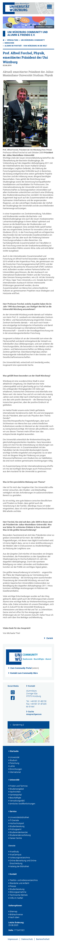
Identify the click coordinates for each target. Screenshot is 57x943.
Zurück (49, 638)
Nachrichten (15, 792)
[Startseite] (3, 40)
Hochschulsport (17, 823)
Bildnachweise (16, 914)
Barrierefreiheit (42, 939)
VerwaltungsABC (17, 801)
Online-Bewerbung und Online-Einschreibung (23, 862)
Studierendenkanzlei (19, 832)
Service (13, 811)
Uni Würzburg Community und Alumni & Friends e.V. (27, 33)
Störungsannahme (18, 892)
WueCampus (15, 854)
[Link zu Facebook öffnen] (11, 698)
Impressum (13, 939)
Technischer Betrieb (19, 895)
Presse (13, 886)
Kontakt (31, 686)
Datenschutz (27, 939)
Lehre (12, 766)
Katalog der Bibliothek (19, 866)
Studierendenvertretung (20, 835)
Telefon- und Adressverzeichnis (24, 880)
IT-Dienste (14, 820)
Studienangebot (17, 789)
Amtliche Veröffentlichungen (22, 803)
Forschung (14, 763)
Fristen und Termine (19, 786)
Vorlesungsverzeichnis (20, 857)
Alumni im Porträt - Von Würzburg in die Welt (26, 46)
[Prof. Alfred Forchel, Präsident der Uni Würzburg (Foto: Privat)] (25, 146)
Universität (14, 757)
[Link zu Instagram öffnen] (11, 692)
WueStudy (14, 851)
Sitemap (13, 911)
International (15, 772)
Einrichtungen (16, 769)
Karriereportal (16, 795)
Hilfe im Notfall (16, 898)
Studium (13, 760)
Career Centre (16, 838)
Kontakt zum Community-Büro (24, 673)
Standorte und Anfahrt (19, 883)
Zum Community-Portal (21, 668)
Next (49, 22)
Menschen (9, 43)
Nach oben (14, 917)
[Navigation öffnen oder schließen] (49, 6)
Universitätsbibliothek (19, 817)
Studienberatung (17, 826)
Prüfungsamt (15, 829)
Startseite (14, 751)
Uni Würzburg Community (33, 40)
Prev (8, 22)
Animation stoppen (44, 26)
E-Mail (31, 706)
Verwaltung (12, 40)
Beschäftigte (15, 798)
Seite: (10, 930)
